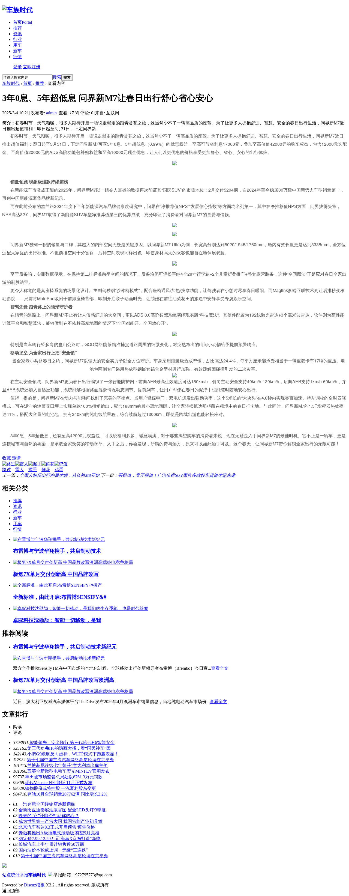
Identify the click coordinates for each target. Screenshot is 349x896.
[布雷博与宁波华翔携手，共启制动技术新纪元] (59, 539)
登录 (17, 66)
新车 (17, 51)
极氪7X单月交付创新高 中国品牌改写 (56, 574)
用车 (17, 45)
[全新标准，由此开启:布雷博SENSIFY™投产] (57, 585)
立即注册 (31, 66)
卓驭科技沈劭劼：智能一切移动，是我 (57, 620)
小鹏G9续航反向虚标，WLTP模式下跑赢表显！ (73, 754)
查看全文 (219, 668)
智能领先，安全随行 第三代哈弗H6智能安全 (72, 742)
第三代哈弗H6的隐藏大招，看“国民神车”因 (69, 748)
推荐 (17, 28)
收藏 (6, 458)
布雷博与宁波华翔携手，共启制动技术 (57, 551)
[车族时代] (17, 9)
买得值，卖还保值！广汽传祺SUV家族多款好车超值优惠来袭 (176, 475)
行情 (17, 56)
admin (51, 113)
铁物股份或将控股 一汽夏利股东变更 (60, 788)
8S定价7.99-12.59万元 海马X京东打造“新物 (60, 838)
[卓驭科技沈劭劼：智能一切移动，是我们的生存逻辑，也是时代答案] (80, 608)
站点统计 (11, 875)
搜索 (57, 77)
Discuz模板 (34, 885)
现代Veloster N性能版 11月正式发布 (58, 782)
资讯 (17, 33)
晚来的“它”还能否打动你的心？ (49, 815)
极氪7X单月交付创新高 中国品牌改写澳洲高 (63, 680)
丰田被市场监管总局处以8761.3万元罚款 (64, 777)
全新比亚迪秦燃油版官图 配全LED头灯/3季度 (62, 810)
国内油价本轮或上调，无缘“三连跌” (53, 850)
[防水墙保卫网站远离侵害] (50, 875)
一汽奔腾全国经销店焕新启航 (47, 804)
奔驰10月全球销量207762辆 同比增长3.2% (67, 794)
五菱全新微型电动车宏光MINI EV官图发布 (68, 771)
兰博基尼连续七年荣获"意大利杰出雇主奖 (67, 765)
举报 (24, 875)
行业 (17, 39)
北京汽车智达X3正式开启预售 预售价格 (57, 827)
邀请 (16, 458)
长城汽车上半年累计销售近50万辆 (51, 844)
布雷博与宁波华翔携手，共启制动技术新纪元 (65, 647)
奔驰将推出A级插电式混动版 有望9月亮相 (59, 832)
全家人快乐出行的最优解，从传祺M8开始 (60, 475)
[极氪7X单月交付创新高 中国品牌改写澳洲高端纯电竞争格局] (73, 562)
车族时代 (11, 83)
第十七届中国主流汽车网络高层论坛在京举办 (70, 759)
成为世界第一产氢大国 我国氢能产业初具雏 (61, 821)
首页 (22, 22)
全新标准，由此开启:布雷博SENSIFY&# (59, 597)
